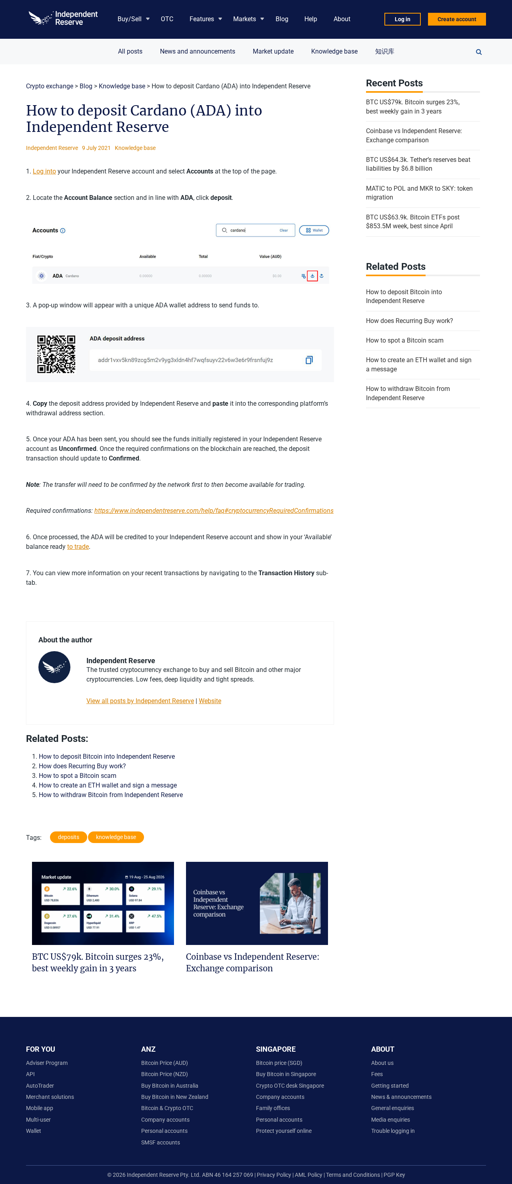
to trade (78, 546)
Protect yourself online (284, 1131)
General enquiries (392, 1108)
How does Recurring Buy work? (82, 766)
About (342, 19)
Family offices (273, 1108)
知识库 (384, 51)
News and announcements (197, 51)
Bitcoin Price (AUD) (164, 1063)
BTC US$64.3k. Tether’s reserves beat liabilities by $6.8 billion (418, 164)
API (30, 1074)
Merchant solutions (50, 1097)
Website (210, 701)
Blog (282, 19)
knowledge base (116, 837)
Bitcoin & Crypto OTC (167, 1108)
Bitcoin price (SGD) (279, 1063)
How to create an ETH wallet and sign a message (108, 785)
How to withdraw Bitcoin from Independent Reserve (111, 795)
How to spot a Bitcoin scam (77, 775)
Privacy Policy (273, 1175)
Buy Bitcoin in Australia (169, 1085)
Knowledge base (334, 51)
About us (382, 1063)
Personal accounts (164, 1131)
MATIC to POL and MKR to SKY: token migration (419, 193)
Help (310, 19)
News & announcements (401, 1097)
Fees (377, 1074)
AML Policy (308, 1175)
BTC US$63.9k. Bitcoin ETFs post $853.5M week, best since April (413, 221)
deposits (68, 837)
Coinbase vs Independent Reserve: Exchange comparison (414, 135)
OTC (167, 19)
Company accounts (165, 1119)
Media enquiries (390, 1119)
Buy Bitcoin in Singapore (286, 1074)
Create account (457, 19)
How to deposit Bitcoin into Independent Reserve (107, 756)
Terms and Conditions (353, 1175)
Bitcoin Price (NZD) (164, 1074)
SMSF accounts (160, 1142)
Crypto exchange (49, 86)
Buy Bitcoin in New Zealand (174, 1097)
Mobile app (39, 1108)
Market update (273, 51)
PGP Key (394, 1175)
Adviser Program (47, 1063)
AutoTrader (40, 1085)
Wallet (33, 1131)
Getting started (390, 1085)
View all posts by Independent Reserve (140, 701)
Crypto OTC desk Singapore (290, 1085)
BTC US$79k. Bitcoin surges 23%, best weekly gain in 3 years (413, 106)
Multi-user (38, 1119)
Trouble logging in (393, 1131)
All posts (130, 51)
